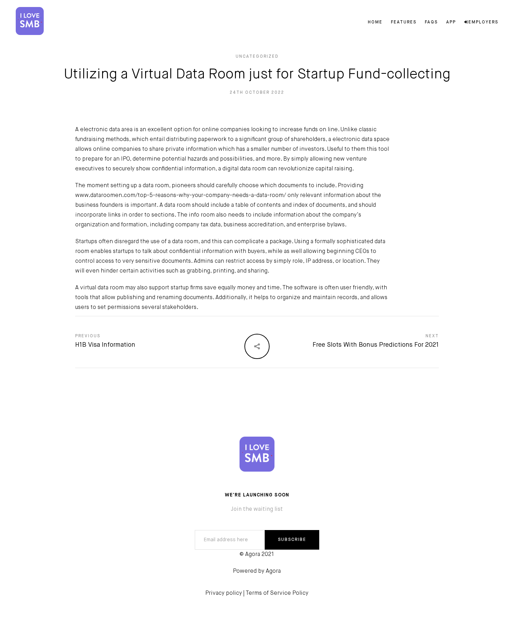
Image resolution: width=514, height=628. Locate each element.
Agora (273, 571)
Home (375, 22)
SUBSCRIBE (292, 540)
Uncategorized (257, 57)
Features (403, 22)
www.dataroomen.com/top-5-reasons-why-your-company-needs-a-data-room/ (180, 195)
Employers (483, 22)
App (451, 22)
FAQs (431, 22)
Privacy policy (223, 593)
